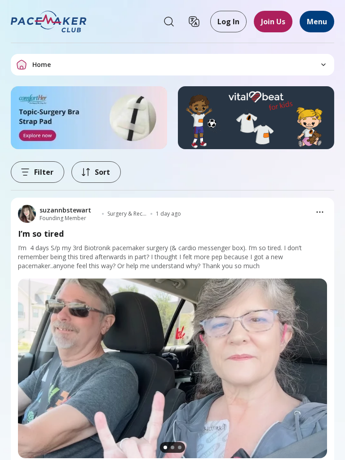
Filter (43, 172)
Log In (228, 22)
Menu (317, 22)
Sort (102, 172)
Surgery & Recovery (127, 213)
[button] (49, 21)
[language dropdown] (194, 21)
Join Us (273, 22)
